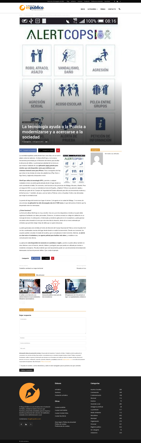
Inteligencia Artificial (97, 407)
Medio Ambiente (96, 412)
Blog (68, 1)
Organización (95, 421)
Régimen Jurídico (96, 427)
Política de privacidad (46, 361)
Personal (93, 424)
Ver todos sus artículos (112, 154)
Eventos (93, 401)
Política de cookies (60, 424)
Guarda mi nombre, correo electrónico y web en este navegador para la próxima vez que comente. (51, 365)
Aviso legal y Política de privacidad (65, 422)
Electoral (93, 398)
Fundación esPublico (61, 395)
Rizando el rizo (81, 268)
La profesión (95, 410)
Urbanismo (94, 433)
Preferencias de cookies (62, 426)
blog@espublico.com (34, 419)
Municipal (93, 418)
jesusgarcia (27, 141)
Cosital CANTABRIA (61, 410)
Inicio (83, 9)
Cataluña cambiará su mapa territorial (31, 268)
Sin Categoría (95, 430)
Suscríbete (107, 1)
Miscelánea (94, 415)
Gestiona (80, 1)
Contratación (95, 392)
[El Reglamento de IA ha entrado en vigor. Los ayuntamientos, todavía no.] (75, 286)
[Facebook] (114, 1)
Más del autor (40, 275)
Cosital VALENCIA (60, 416)
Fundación (86, 1)
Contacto (112, 9)
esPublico (73, 1)
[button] (119, 9)
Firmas (102, 9)
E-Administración (26, 122)
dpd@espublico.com (67, 359)
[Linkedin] (117, 1)
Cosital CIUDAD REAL (61, 413)
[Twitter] (120, 1)
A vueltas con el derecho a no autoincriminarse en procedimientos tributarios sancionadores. (29, 297)
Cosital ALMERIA (60, 407)
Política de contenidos (97, 1)
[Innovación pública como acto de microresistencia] (52, 286)
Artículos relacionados (27, 275)
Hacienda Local (35, 122)
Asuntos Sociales (96, 389)
